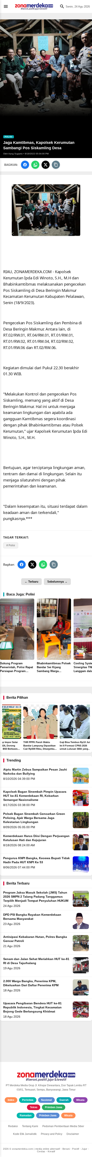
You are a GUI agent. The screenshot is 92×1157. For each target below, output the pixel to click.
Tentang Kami (30, 1126)
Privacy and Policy (51, 1133)
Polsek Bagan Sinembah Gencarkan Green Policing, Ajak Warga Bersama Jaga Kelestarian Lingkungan (34, 818)
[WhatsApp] (35, 165)
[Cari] (61, 6)
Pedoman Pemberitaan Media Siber (63, 1126)
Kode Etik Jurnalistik (25, 1133)
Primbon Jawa (53, 1107)
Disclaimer (73, 1133)
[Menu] (7, 6)
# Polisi (10, 545)
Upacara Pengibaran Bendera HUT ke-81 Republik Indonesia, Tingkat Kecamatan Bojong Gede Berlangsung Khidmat (32, 1007)
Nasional (46, 1100)
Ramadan (25, 1115)
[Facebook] (25, 165)
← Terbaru (31, 581)
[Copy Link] (56, 165)
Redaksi (13, 1126)
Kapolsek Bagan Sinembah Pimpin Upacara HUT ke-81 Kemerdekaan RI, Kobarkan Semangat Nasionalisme (34, 796)
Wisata (80, 1100)
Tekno (33, 1107)
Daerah (63, 1100)
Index (11, 1100)
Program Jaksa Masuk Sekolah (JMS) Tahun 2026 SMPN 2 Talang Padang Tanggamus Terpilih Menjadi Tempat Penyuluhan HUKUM (35, 896)
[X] (46, 165)
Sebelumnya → (57, 581)
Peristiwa (27, 1100)
